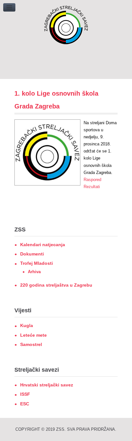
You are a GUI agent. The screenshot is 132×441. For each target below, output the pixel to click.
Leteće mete (33, 335)
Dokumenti (32, 253)
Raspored (92, 179)
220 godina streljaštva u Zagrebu (56, 285)
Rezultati (92, 186)
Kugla (26, 325)
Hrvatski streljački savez (46, 384)
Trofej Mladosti (36, 263)
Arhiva (34, 271)
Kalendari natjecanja (42, 244)
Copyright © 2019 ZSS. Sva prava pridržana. (65, 429)
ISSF (25, 394)
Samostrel (31, 344)
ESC (24, 403)
